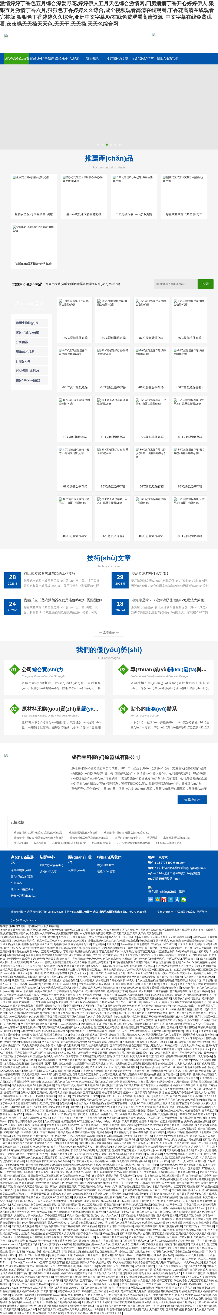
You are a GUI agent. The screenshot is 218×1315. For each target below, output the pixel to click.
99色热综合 (180, 1280)
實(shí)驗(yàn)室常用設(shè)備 (23, 876)
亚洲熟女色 (39, 1056)
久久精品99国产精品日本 (78, 1313)
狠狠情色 (201, 1067)
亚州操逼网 (6, 976)
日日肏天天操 (111, 969)
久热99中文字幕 (156, 1258)
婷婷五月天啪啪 (175, 1132)
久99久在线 (66, 1237)
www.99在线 (76, 1287)
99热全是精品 (91, 1201)
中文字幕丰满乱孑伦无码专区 (95, 984)
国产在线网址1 (80, 1161)
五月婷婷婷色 (46, 1128)
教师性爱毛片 (81, 1103)
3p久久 (112, 1273)
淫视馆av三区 (153, 1219)
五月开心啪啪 (97, 1161)
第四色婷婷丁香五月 (87, 1110)
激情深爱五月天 (50, 994)
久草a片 (111, 1063)
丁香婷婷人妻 (100, 1193)
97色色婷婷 (198, 1251)
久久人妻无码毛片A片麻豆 (56, 1244)
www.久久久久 (102, 1244)
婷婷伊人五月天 (64, 1269)
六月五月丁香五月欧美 (201, 1280)
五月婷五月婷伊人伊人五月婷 (192, 1233)
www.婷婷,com (162, 1222)
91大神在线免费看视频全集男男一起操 (188, 1009)
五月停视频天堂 (130, 1060)
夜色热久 (190, 1309)
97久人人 (48, 1070)
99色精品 (185, 1049)
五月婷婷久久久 (121, 1146)
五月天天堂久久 (92, 947)
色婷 (33, 1211)
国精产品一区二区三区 (163, 944)
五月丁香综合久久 (117, 1229)
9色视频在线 (38, 1233)
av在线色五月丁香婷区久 (133, 1013)
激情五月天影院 (107, 1009)
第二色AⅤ (175, 1096)
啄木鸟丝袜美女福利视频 (65, 1045)
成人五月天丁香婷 (43, 1287)
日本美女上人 (35, 1215)
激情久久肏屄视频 (143, 1020)
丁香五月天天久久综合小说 (125, 1107)
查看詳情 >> (192, 799)
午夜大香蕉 (101, 1305)
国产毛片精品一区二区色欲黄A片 (45, 940)
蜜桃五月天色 (85, 1273)
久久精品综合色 (69, 1175)
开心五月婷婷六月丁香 (196, 1146)
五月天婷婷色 (51, 1273)
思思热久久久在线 (30, 1157)
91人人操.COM (56, 1056)
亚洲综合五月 (161, 1298)
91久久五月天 (41, 951)
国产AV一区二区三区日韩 (122, 937)
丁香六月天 (50, 969)
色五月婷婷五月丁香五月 (102, 1295)
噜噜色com (56, 966)
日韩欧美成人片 (200, 1237)
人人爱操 (139, 1009)
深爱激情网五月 (170, 1049)
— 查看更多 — (109, 632)
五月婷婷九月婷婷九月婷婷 (52, 1092)
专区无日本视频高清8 (177, 1244)
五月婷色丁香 (100, 1222)
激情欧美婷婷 (209, 1190)
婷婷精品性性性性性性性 (187, 1197)
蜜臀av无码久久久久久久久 (103, 940)
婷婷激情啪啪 (99, 1168)
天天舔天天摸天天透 (153, 1309)
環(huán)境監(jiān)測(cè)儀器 (23, 889)
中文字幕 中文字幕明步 (182, 973)
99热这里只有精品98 (23, 1295)
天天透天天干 (26, 1096)
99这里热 (147, 1222)
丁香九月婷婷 (189, 1070)
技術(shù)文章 (117, 58)
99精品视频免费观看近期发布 (129, 962)
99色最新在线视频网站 (63, 1164)
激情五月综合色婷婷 (181, 1240)
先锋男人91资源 (165, 1107)
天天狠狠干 (114, 1005)
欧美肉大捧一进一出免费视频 (122, 1182)
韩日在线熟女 (80, 1114)
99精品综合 (114, 1041)
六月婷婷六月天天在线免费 (199, 976)
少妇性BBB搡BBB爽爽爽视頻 (95, 1143)
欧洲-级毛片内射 (64, 1248)
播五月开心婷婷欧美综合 (155, 1016)
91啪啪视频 (205, 1099)
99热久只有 (189, 987)
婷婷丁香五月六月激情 (88, 1233)
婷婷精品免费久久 (184, 1305)
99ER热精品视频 (137, 1023)
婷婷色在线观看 (52, 1251)
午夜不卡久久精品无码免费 (135, 1204)
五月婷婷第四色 (98, 1284)
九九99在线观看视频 (126, 1067)
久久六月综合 (93, 1016)
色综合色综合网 (75, 1182)
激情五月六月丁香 (55, 1005)
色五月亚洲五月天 (19, 1269)
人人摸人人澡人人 (185, 1063)
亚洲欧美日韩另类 (133, 1219)
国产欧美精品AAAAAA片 (56, 1161)
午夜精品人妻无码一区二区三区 (157, 1067)
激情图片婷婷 (11, 1041)
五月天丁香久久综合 (72, 1016)
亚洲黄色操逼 (51, 1237)
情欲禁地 (155, 1049)
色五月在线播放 (184, 1295)
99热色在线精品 (146, 1215)
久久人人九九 (46, 998)
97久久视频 (189, 1201)
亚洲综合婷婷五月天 (99, 962)
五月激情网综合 (34, 1280)
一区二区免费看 (77, 1135)
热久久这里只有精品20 (127, 1016)
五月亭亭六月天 (30, 1132)
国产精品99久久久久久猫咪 (104, 976)
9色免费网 (205, 1132)
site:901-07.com (9, 1287)
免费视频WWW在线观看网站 (80, 1190)
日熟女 (53, 1186)
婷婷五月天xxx (128, 1081)
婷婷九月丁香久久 (49, 976)
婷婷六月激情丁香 (206, 973)
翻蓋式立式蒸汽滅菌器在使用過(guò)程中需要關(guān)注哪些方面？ (65, 600)
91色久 (20, 1164)
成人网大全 (6, 962)
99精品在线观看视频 (20, 1150)
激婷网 (116, 1150)
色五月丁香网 (181, 1186)
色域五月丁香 (161, 1096)
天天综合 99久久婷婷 (190, 944)
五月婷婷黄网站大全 (118, 1070)
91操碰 (58, 1070)
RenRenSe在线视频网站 (196, 962)
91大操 (103, 1154)
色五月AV (157, 1204)
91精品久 (66, 1114)
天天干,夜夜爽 (130, 1121)
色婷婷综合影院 (15, 955)
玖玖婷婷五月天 (143, 1269)
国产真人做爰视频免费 (116, 1078)
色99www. (22, 1229)
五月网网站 (86, 1005)
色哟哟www (199, 937)
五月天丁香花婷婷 (155, 1237)
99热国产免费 (12, 1132)
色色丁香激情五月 (121, 1020)
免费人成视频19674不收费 (143, 1193)
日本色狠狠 (210, 1034)
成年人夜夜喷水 (203, 947)
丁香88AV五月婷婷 (61, 1193)
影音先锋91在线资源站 (44, 1204)
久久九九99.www (159, 1240)
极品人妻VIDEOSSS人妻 (115, 1201)
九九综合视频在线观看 (97, 1020)
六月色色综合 (11, 1023)
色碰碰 (134, 1201)
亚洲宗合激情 (167, 951)
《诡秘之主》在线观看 (87, 1248)
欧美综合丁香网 (49, 1103)
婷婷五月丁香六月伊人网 (60, 1233)
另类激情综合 (139, 1146)
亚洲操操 (212, 1273)
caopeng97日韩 (53, 1280)
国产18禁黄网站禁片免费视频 (136, 1233)
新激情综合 (168, 1219)
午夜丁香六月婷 (147, 1081)
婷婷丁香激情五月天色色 (106, 1060)
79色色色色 (18, 940)
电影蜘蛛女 (106, 1172)
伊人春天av (79, 1197)
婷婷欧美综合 (177, 1208)
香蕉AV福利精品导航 (105, 1164)
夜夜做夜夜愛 (55, 1313)
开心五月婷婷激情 (24, 1049)
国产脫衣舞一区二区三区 (29, 1052)
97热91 (95, 1096)
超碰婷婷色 (75, 1107)
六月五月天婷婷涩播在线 (76, 1060)
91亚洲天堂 (37, 958)
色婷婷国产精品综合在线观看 (83, 1049)
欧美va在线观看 (44, 991)
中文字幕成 (127, 951)
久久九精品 (124, 1164)
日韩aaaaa (106, 1110)
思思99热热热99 (57, 1222)
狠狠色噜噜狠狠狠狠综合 (173, 980)
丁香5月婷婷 (21, 1237)
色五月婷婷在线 (179, 991)
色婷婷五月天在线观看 (183, 1085)
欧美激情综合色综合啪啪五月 (198, 940)
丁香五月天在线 (160, 1161)
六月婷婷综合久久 (153, 1157)
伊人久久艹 (172, 1211)
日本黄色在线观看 (21, 951)
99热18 (145, 994)
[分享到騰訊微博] (170, 899)
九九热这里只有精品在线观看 (133, 1161)
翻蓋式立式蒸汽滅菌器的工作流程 (49, 573)
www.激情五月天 (32, 1302)
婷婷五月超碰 (79, 1078)
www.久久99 (70, 984)
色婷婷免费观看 (129, 940)
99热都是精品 (98, 1103)
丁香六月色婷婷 (160, 1031)
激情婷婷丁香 (11, 1092)
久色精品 (43, 1186)
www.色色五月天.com (16, 973)
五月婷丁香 (72, 1056)
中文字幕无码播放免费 (55, 955)
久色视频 (114, 1125)
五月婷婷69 (86, 1305)
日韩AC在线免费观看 (123, 1302)
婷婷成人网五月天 (27, 1186)
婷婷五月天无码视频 (37, 1164)
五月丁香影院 (58, 1146)
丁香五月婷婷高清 (70, 1226)
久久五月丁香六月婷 (183, 1287)
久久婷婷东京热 (112, 958)
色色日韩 (27, 1034)
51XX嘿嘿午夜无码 (72, 1020)
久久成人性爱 (167, 1088)
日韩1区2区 (67, 1067)
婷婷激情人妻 (28, 1219)
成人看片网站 (136, 1237)
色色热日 (50, 1150)
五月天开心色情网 (80, 1211)
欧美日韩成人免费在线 (69, 947)
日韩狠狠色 (187, 1125)
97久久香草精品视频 (79, 1222)
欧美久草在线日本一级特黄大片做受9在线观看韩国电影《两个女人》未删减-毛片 (158, 1038)
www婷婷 (34, 984)
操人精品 (168, 1255)
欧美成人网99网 (139, 1056)
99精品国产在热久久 (180, 947)
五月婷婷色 (84, 1168)
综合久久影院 (150, 1088)
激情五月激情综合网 (20, 1305)
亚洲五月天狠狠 (159, 1208)
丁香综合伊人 (170, 1284)
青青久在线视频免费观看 (94, 1045)
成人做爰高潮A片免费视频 (194, 1179)
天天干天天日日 (40, 1193)
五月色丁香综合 (90, 1125)
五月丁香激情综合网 (17, 1081)
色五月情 (137, 1045)
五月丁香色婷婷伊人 (186, 1172)
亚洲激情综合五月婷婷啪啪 (169, 1276)
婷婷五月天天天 (152, 1002)
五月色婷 (172, 1027)
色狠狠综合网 (193, 1110)
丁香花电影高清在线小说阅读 (26, 1121)
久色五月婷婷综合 (108, 1081)
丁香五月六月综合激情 (190, 984)
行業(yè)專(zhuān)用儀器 (23, 895)
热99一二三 (105, 1280)
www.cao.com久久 (178, 1135)
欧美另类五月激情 (88, 1074)
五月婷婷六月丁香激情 (169, 976)
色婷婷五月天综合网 (37, 1258)
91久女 (104, 1125)
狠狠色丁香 (174, 987)
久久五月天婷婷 (205, 1309)
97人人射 (208, 1284)
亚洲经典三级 (35, 1190)
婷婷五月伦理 (204, 1002)
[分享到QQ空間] (157, 899)
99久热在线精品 (207, 1193)
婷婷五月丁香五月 (70, 958)
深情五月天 (207, 1182)
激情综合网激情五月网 (158, 1287)
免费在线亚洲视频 (32, 1099)
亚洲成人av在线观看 (112, 1049)
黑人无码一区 (127, 1175)
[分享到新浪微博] (164, 899)
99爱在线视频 (104, 1085)
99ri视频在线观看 (30, 1041)
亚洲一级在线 (96, 973)
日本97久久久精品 (196, 1248)
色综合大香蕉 (52, 962)
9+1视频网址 (84, 1164)
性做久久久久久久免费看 (57, 1013)
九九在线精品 (68, 1041)
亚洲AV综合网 (8, 1168)
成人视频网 (145, 991)
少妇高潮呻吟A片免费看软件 (25, 1013)
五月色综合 (36, 1237)
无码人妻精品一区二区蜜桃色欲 (154, 969)
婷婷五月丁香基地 (117, 1103)
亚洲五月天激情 (176, 1248)
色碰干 (143, 1121)
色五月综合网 (181, 969)
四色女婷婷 (176, 1031)
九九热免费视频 (140, 1208)
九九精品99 (113, 1211)
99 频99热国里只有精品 (13, 937)
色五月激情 (36, 973)
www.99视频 (184, 937)
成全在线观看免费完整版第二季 (100, 1251)
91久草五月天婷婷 (150, 1182)
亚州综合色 (112, 944)
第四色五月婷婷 (117, 1168)
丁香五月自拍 (109, 994)
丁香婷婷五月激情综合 (93, 1070)
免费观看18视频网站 (25, 976)
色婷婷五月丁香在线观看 (143, 1172)
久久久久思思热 (129, 955)
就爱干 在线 (195, 1154)
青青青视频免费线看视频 (92, 1139)
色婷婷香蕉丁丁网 (117, 991)
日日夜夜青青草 (25, 1078)
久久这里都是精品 (148, 980)
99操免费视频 (165, 1081)
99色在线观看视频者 (48, 1020)
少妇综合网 (102, 980)
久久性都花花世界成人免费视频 (188, 1298)
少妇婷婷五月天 (109, 1074)
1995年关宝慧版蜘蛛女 (57, 973)
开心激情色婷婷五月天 (110, 1190)
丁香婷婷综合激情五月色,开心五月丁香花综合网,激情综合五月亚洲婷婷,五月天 (78, 1088)
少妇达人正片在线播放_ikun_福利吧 (139, 1251)
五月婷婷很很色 (9, 1096)
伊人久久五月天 (50, 1041)
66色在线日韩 (193, 1088)
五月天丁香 (15, 1117)
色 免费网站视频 (74, 1038)
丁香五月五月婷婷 (95, 1117)
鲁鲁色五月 (6, 1114)
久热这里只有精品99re (135, 1240)
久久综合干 (120, 1023)
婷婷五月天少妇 (31, 1244)
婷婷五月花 (81, 1284)
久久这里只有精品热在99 (148, 1041)
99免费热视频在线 (112, 947)
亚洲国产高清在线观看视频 (101, 1013)
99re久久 (26, 1038)
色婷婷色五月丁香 (149, 1201)
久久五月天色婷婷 (92, 1204)
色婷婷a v (191, 1222)
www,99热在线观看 (129, 994)
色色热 (176, 962)
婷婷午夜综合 (183, 1219)
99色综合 (192, 1099)
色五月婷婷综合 (69, 994)
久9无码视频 (21, 962)
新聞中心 (47, 857)
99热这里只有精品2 (162, 994)
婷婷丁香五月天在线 (180, 1013)
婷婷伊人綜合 (144, 1302)
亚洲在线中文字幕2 (58, 1034)
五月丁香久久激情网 (150, 1284)
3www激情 (126, 944)
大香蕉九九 (20, 1215)
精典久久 (183, 1154)
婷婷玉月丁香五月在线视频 (32, 1168)
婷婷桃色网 (208, 998)
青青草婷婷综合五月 (79, 944)
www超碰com (95, 1135)
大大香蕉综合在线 (56, 1125)
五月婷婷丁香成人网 (178, 1237)
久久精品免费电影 (48, 1226)
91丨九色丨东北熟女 (42, 1269)
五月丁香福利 (160, 991)
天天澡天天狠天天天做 (163, 937)
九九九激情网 (30, 1117)
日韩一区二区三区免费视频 (32, 1255)
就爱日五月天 (157, 1056)
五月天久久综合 (121, 1244)
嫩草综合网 (98, 1175)
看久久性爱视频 (32, 1070)
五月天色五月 (64, 1197)
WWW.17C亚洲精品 (26, 998)
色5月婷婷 (61, 1135)
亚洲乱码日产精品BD (24, 1201)
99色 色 (200, 1045)
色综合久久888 (111, 987)
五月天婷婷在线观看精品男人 (36, 1139)
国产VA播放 (168, 1182)
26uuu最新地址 (24, 991)
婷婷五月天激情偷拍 (189, 1215)
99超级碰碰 (39, 1313)
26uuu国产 (18, 1262)
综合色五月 (145, 1273)
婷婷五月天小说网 (192, 1096)
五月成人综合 (107, 1002)
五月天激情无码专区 (162, 955)
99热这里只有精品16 (21, 1298)
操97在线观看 (207, 958)
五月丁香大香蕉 (92, 1092)
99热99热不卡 (184, 951)
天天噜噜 (85, 1056)
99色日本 (45, 1117)
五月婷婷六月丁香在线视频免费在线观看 (123, 1258)
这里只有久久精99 (175, 1099)
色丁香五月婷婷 (29, 1023)
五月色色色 (159, 1135)
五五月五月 (33, 966)
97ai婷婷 (134, 1248)
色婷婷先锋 (65, 1103)
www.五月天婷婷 (18, 1016)
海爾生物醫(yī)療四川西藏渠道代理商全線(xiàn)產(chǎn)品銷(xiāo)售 (85, 284)
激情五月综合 (157, 1132)
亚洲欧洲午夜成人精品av (60, 1110)
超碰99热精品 (90, 1208)
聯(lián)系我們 (168, 58)
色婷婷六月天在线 (30, 1031)
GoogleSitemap (29, 920)
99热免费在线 (110, 1233)
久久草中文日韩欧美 (193, 1273)
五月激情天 (194, 1168)
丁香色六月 (49, 1099)
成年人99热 (94, 987)
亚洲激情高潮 (44, 1295)
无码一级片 (133, 1179)
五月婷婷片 (98, 944)
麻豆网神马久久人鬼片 (202, 1135)
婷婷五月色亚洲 (186, 1067)
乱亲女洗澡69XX (94, 1182)
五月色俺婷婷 (37, 1067)
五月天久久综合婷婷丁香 (142, 1305)
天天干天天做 (120, 1056)
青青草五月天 (209, 1110)
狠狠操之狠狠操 (128, 1074)
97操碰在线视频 (9, 1139)
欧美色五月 (107, 1114)
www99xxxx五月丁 (76, 940)
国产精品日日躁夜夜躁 (30, 1273)
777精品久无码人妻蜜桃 (139, 1276)
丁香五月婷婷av (193, 1204)
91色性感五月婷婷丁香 (172, 1175)
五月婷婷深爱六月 (167, 1215)
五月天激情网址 (46, 1219)
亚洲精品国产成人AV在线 (127, 1085)
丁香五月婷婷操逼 (164, 1233)
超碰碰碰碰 (195, 1284)
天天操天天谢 (130, 1298)
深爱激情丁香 (49, 1157)
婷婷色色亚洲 (166, 1063)
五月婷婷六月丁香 (43, 1135)
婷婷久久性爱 (11, 1031)
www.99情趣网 (49, 1074)
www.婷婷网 (35, 969)
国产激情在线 (126, 1186)
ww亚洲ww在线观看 (18, 958)
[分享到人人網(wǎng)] (177, 899)
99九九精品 (170, 1139)
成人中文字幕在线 (95, 991)
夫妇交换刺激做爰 (21, 1135)
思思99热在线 (190, 958)
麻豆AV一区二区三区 (149, 1117)
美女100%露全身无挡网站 (31, 1222)
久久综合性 (166, 1143)
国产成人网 (202, 1063)
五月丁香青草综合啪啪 (108, 1240)
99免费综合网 (200, 955)
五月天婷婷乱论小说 (69, 1204)
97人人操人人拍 (67, 1052)
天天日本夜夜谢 (187, 1027)
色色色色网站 (33, 955)
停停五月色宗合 (147, 1005)
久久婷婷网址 (145, 1150)
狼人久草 (171, 1023)
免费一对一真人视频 (182, 1161)
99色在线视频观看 (43, 1085)
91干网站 (147, 1197)
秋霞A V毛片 (114, 1197)
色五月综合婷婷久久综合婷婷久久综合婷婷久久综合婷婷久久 (89, 1276)
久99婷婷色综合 (45, 1002)
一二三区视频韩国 (69, 1023)
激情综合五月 (167, 1193)
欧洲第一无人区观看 (61, 1284)
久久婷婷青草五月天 (96, 1287)
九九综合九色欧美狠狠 (16, 1063)
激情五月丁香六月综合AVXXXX (126, 1034)
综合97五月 (98, 1211)
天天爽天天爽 (11, 1309)
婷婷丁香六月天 (175, 1258)
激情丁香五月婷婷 (50, 1016)
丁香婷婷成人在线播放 (153, 1248)
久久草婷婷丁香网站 (156, 947)
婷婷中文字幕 (16, 1251)
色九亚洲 (140, 1266)
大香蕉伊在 (63, 1150)
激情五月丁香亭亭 (183, 966)
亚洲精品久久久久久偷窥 (96, 1302)
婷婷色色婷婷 (104, 1132)
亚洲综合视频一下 (30, 1027)
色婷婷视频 (192, 1132)
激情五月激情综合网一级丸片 (181, 1157)
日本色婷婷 (119, 984)
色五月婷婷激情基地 (171, 1121)
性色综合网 (200, 1117)
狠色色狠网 (6, 1313)
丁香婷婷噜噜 (125, 1226)
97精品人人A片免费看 (202, 1092)
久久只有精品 (68, 1168)
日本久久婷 (58, 1049)
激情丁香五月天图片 (146, 951)
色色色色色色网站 (174, 1110)
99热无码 (54, 1168)
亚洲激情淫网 (149, 1063)
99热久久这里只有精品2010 (125, 1222)
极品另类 (19, 1161)
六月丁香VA (174, 1070)
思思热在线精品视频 (86, 951)
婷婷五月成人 (94, 969)
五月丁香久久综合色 (65, 1139)
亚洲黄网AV (49, 1197)
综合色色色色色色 (91, 958)
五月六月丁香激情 (160, 1190)
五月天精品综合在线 (11, 944)
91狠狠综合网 (181, 1269)
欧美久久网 (111, 1186)
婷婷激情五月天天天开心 (143, 998)
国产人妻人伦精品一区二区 (110, 1179)
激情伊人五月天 (23, 1313)
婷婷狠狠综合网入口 (15, 1175)
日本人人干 (42, 1078)
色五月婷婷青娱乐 (171, 1201)
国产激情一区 (170, 1074)
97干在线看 (18, 1240)
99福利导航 (67, 976)
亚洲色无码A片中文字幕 (68, 1179)
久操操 (45, 966)
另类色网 (196, 1081)
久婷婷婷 (79, 1255)
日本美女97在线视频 (82, 1150)
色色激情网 (164, 998)
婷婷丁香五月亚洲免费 (203, 1143)
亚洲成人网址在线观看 (21, 1266)
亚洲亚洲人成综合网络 (74, 962)
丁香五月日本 (109, 1226)
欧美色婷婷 (171, 1045)
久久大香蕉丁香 (207, 1031)
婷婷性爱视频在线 (73, 1229)
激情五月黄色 (128, 1117)
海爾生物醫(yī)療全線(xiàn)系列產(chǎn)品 (23, 870)
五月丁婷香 (91, 1255)
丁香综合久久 (174, 1262)
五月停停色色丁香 (21, 1208)
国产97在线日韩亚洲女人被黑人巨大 (47, 1107)
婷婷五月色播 (28, 1020)
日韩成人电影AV (108, 1255)
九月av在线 (42, 1284)
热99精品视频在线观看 (197, 1121)
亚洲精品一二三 (28, 1248)
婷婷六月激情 (79, 987)
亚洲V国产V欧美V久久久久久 (96, 1099)
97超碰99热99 (129, 987)
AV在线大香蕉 (34, 1251)
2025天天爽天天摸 (137, 973)
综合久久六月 (154, 1110)
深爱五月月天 (46, 1179)
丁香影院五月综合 (55, 1215)
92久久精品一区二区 (78, 1215)
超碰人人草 (194, 1190)
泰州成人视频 (44, 1211)
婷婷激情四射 (88, 1023)
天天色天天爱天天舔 (150, 1139)
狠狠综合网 (50, 1052)
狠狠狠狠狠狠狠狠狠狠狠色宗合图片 (20, 1197)
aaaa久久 (33, 987)
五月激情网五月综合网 (198, 1175)
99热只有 (153, 1121)
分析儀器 (22, 342)
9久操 (169, 1305)
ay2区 (102, 1229)
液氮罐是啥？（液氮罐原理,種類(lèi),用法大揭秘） (169, 600)
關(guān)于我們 (42, 58)
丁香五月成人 (128, 1150)
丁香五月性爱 (183, 1060)
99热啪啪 (144, 955)
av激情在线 (53, 1067)
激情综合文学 (90, 1258)
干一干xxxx (44, 1240)
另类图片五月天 (113, 1269)
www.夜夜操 (201, 1295)
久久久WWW (127, 969)
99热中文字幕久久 (146, 1175)
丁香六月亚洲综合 (151, 1103)
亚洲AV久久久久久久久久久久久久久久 (143, 1211)
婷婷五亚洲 (133, 984)
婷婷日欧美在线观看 (146, 1226)
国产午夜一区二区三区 (128, 1002)
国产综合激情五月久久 (145, 1143)
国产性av (73, 1027)
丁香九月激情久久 (153, 1045)
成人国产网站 (201, 951)
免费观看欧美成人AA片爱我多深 (196, 1023)
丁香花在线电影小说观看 (148, 1255)
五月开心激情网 (68, 1074)
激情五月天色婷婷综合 (107, 1027)
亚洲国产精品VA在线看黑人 (114, 1208)
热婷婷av (39, 1150)
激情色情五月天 (46, 1309)
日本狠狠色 (49, 1302)
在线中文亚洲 (28, 1092)
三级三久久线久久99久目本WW (60, 1081)
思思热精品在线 (80, 1096)
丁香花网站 (39, 1038)
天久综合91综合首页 (85, 1154)
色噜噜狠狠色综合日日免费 (125, 1309)
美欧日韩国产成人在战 (54, 1027)
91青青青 (202, 1085)
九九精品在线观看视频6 (130, 1295)
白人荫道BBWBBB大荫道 (118, 1135)
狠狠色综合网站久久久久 (38, 944)
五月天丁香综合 (180, 1092)
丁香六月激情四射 (109, 951)
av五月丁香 (95, 1269)
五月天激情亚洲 (136, 1154)
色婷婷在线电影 (147, 1168)
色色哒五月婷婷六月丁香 (39, 1276)
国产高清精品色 (168, 1164)
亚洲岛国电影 (191, 1020)
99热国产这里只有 (92, 1291)
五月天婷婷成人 (199, 1269)
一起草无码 (105, 966)
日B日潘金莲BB (144, 1052)
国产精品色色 (128, 1215)
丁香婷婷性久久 (140, 1070)
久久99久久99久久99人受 (105, 1121)
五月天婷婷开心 (163, 1186)
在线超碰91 (38, 1125)
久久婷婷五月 (87, 980)
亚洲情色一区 (112, 1031)
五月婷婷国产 (19, 987)
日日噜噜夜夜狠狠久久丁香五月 (132, 1099)
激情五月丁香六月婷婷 (121, 1052)
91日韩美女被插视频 (150, 1074)
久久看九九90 (187, 1045)
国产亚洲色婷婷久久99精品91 (138, 976)
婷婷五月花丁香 (42, 1208)
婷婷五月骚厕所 (123, 1143)
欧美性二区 (195, 980)
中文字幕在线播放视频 (150, 1125)
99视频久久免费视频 (65, 1143)
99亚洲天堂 (18, 980)
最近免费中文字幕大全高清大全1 (75, 1309)
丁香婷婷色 (96, 1219)
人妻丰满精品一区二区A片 (55, 987)
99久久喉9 (96, 1067)
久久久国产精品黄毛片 (96, 1107)
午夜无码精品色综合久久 (167, 1273)
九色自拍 (28, 947)
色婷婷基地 (37, 1063)
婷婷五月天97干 (33, 1114)
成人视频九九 (121, 1132)
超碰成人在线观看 (46, 1096)
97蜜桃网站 (105, 1266)
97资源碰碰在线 (71, 1251)
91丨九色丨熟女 (158, 973)
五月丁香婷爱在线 (123, 1266)
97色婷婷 (13, 1020)
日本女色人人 (183, 955)
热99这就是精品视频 (170, 1226)
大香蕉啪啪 (150, 1114)
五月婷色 (78, 1117)
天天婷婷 (113, 1284)
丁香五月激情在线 (97, 937)
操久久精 (27, 1088)
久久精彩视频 (52, 1121)
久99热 (161, 1305)
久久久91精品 (168, 984)
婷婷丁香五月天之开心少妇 (187, 1052)
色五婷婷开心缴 (137, 1110)
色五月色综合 (57, 1258)
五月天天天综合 (133, 1088)
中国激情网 (72, 1005)
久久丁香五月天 (87, 1157)
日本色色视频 (141, 944)
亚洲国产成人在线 (193, 1034)
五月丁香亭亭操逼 (120, 1045)
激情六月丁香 (87, 1262)
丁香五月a (100, 1005)
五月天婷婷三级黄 (65, 1085)
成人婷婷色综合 (163, 1269)
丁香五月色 (81, 976)
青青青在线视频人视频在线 (191, 1229)
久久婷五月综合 (147, 1280)
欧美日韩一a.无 (149, 1179)
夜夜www (31, 1240)
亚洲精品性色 (158, 1070)
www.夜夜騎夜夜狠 (36, 980)
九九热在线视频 (167, 1114)
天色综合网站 (104, 1262)
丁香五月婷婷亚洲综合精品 (55, 1132)
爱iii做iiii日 (185, 1074)
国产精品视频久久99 (49, 1060)
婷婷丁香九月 (68, 1273)
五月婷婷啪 (170, 1078)
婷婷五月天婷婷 (86, 1085)
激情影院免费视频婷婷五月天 (164, 1291)
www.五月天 (92, 1172)
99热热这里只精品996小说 (123, 1139)
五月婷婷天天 (92, 1038)
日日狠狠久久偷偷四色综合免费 (191, 1041)
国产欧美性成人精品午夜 (129, 1114)
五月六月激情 (11, 1157)
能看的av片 (81, 1067)
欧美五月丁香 (171, 1125)
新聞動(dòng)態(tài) (51, 865)
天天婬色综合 (198, 1244)
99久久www (36, 962)
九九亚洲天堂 (103, 1150)
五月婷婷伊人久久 (51, 984)
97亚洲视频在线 (97, 1197)
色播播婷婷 (178, 1222)
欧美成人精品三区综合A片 (15, 1193)
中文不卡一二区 (173, 1204)
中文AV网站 (121, 1172)
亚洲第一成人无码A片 (200, 1056)
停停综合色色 (81, 1219)
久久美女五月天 (88, 1081)
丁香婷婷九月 (24, 1056)
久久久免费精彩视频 (139, 1229)
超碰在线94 (60, 944)
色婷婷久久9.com (196, 1208)
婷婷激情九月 (86, 1240)
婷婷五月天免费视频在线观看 (26, 1005)
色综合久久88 (28, 1309)
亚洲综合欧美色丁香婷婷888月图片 (27, 1154)
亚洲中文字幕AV (9, 1027)
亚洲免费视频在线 (83, 1244)
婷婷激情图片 (125, 1009)
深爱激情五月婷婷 (199, 991)
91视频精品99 (169, 1128)
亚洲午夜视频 (52, 1063)
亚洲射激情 (75, 955)
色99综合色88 (41, 1146)
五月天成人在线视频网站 (52, 1201)
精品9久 (133, 991)
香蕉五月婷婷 (111, 1204)
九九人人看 (62, 1128)
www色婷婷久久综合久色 (50, 1182)
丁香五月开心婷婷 (189, 1103)
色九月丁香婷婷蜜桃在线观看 (50, 1305)
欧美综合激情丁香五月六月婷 (149, 1262)
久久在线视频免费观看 (114, 1248)
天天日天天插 (100, 1052)
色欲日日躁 (52, 958)
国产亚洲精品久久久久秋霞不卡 (163, 1034)
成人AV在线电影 (193, 1262)
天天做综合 (100, 1273)
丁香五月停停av (118, 1193)
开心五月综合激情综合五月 (170, 1266)
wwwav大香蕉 (55, 1038)
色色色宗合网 (147, 940)
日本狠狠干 (209, 1164)
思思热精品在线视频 (128, 1063)
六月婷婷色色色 (20, 1204)
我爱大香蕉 (112, 1175)
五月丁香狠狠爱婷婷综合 (136, 1031)
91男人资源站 (181, 1143)
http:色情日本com (10, 1038)
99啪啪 (150, 1266)
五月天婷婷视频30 (67, 1099)
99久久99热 (81, 1269)
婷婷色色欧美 (129, 1005)
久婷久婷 (88, 1179)
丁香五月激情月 (155, 1244)
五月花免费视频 (175, 1309)
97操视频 (73, 1305)
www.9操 (9, 991)
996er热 (93, 966)
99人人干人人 (79, 973)
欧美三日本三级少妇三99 (69, 998)
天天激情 (209, 1052)
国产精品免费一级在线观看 (177, 1117)
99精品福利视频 (169, 1179)
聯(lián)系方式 (105, 865)
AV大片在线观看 (122, 1262)
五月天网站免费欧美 (146, 1092)
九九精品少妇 (54, 1229)
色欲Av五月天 (112, 1291)
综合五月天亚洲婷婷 (164, 1302)
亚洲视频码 (182, 1107)
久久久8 (33, 1016)
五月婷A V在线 (163, 966)
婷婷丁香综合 (26, 1182)
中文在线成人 (24, 1146)
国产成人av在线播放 (182, 1016)
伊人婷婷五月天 (31, 1074)
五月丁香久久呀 (89, 1280)
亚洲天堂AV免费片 (89, 994)
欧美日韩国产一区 (87, 1266)
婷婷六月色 (157, 1099)
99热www (73, 1125)
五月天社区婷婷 (9, 1002)
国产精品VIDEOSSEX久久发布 (22, 994)
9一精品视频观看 (133, 947)
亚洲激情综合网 (130, 1027)
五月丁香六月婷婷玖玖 (62, 1266)
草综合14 (180, 994)
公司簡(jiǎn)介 (76, 870)
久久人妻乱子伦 (132, 1197)
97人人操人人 (194, 1276)
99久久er (128, 1269)
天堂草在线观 (74, 1258)
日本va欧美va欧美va (97, 998)
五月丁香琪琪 (77, 937)
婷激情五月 (63, 1096)
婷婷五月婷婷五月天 (188, 1182)
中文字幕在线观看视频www (117, 1092)
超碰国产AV (197, 1186)
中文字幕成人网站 (200, 1107)
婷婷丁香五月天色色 (75, 966)
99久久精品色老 (91, 1226)
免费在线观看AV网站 (84, 1132)
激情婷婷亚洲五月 (85, 1237)
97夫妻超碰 (62, 1002)
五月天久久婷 (65, 1154)
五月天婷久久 (134, 1157)
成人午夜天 (78, 1013)
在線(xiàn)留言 (142, 58)
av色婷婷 (143, 937)
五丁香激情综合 (63, 991)
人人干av (108, 1067)
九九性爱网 (170, 1154)
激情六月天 (39, 1034)
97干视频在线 (64, 1219)
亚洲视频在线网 (196, 1266)
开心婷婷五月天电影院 (36, 1172)
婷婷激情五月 (182, 1255)
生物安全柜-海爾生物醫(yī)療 (34, 214)
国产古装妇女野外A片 (46, 1298)
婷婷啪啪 (36, 1081)
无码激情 (107, 1016)
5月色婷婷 (116, 980)
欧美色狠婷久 (7, 1146)
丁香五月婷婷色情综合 (90, 1186)
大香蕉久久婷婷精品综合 (186, 998)
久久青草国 (91, 1229)
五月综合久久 (130, 958)
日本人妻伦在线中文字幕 (31, 1110)
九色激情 (24, 1233)
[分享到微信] (183, 899)
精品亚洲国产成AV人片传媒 (22, 1128)
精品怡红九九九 (75, 1172)
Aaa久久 (106, 1038)
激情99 (180, 1088)
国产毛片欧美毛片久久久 (83, 1009)
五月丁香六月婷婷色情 (156, 1085)
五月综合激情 (170, 1103)
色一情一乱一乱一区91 (145, 1164)
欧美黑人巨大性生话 (17, 1211)
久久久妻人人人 (201, 1049)
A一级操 (111, 1161)
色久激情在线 (61, 1211)
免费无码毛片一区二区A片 (166, 958)
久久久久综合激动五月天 (66, 1208)
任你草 (52, 1154)
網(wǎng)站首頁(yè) (16, 60)
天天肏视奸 (172, 1150)
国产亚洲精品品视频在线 (84, 1002)
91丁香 (168, 1041)
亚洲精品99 (20, 969)
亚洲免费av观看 (117, 1154)
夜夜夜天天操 (16, 1060)
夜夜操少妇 (202, 1287)
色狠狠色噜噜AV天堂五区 (75, 1121)
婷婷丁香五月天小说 (136, 1049)
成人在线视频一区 (164, 1060)
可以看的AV (193, 994)
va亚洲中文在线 (143, 1135)
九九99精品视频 (68, 1157)
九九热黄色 (86, 1027)
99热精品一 (84, 1052)
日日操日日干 (46, 1248)
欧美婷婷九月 (77, 1031)
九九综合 (64, 937)
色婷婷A (52, 937)
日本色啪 (208, 980)
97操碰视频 (115, 1298)
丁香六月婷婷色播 (205, 1240)
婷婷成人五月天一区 (96, 1034)
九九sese (127, 1041)
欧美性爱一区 (108, 1096)
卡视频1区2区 (166, 1172)
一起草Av (176, 1005)
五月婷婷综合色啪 (101, 1056)
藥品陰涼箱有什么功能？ (150, 573)
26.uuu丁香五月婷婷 (23, 1284)
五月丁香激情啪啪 (119, 1287)
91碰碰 (183, 1284)
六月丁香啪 (197, 1255)
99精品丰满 (101, 1309)
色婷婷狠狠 (120, 1110)
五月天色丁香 (56, 1262)
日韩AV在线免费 (139, 1132)
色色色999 (26, 1287)
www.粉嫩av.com (63, 1295)
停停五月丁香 (164, 1280)
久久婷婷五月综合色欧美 (74, 1298)
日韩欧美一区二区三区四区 (43, 1175)
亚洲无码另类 (120, 966)
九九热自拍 (61, 1287)
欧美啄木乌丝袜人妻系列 (72, 969)
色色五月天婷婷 (150, 984)
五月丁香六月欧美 (62, 1117)
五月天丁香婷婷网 (187, 1193)
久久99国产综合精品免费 (176, 1251)
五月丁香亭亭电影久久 (65, 1240)
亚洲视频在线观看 (203, 1074)
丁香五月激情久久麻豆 (153, 1027)
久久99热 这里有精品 (159, 962)
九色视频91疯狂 (143, 1096)
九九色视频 (203, 1211)
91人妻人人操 (202, 1150)
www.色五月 (95, 1078)
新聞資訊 (92, 58)
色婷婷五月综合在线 (190, 1164)
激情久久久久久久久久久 (105, 1215)
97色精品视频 (154, 1154)
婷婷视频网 (42, 1266)
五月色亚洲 (72, 1262)
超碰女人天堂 (188, 1211)
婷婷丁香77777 (13, 947)
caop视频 (159, 1150)
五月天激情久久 (144, 1186)
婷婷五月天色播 (48, 1023)
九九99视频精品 (187, 1128)
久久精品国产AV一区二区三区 (165, 1146)
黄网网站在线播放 (44, 947)
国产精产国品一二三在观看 (199, 1226)
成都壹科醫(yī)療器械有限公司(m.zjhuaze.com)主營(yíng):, (66, 911)
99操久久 (78, 991)
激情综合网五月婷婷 (125, 1280)
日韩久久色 (190, 1031)
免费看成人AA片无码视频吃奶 (94, 1146)
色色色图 (94, 1114)
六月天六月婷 (207, 1157)
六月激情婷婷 (179, 1190)
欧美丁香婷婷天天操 (60, 1255)
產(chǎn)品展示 (67, 58)
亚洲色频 (10, 1164)
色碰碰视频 (205, 1070)
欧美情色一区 (26, 1002)
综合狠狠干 (163, 1005)
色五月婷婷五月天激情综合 (111, 1237)
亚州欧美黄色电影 (60, 1078)
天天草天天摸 (99, 1041)
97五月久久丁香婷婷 (62, 951)
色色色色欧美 (70, 980)
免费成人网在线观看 (189, 1139)
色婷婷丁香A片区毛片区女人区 (101, 955)
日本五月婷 (163, 1168)
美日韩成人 (55, 980)
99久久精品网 (163, 1052)
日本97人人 (129, 980)
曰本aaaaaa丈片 (155, 1009)
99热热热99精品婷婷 (136, 1190)
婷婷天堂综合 (128, 1125)
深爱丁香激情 (204, 1201)
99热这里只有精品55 (12, 1276)
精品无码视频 (98, 1063)
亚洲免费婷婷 (33, 1161)
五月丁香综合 (74, 1201)
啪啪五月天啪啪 (119, 998)
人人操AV (134, 1103)
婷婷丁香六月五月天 (68, 1291)
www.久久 (144, 958)
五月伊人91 (137, 1244)
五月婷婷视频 (71, 1070)
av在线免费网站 (82, 1193)
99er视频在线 (105, 1023)
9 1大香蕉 (84, 1175)
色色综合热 (187, 1150)
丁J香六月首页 (17, 1107)
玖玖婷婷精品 (37, 1229)
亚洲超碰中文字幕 (127, 1273)
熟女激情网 (83, 1041)
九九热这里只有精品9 (142, 966)
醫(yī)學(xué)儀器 (28, 380)
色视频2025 (137, 1287)
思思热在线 (6, 1161)
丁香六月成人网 (95, 1031)
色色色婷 (22, 1190)
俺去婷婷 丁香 (157, 1023)
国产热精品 (162, 940)
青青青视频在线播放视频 (169, 1020)
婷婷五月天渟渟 (98, 1298)
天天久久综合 (124, 1096)
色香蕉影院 (112, 1117)
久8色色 (132, 1168)
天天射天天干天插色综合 (36, 1045)
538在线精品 (57, 1172)
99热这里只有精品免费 (55, 1031)
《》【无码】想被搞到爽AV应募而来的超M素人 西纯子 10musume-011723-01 (114, 1128)
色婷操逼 (175, 940)
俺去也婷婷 (75, 1092)
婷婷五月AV (125, 1255)
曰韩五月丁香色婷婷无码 (153, 987)
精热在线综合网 (54, 1190)
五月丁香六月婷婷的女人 (160, 1295)
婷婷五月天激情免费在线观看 (178, 1002)
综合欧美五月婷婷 (21, 1085)
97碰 (6, 1280)
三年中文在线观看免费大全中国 (195, 1114)
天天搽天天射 (71, 1280)
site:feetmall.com (158, 1013)
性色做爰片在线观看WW (75, 1063)
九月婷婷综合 (181, 1081)
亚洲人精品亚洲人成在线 (112, 1157)
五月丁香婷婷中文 (10, 1034)
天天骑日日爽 (48, 1291)
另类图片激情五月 (115, 973)
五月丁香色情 (43, 1049)
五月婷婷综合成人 (14, 1258)
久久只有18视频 (37, 937)
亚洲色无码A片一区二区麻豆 (146, 1078)
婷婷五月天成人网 (188, 1078)
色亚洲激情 (146, 1060)
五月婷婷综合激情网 (68, 1302)
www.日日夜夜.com (164, 1229)
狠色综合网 (15, 1302)
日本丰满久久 (178, 1168)
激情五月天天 (51, 1114)
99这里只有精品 (163, 1197)
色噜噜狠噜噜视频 (176, 1056)
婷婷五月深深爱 (186, 1302)
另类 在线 (164, 1092)
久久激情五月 (200, 1219)
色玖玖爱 (204, 1222)
